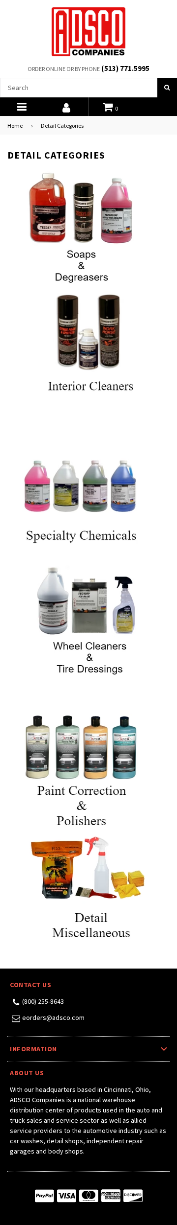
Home (15, 125)
